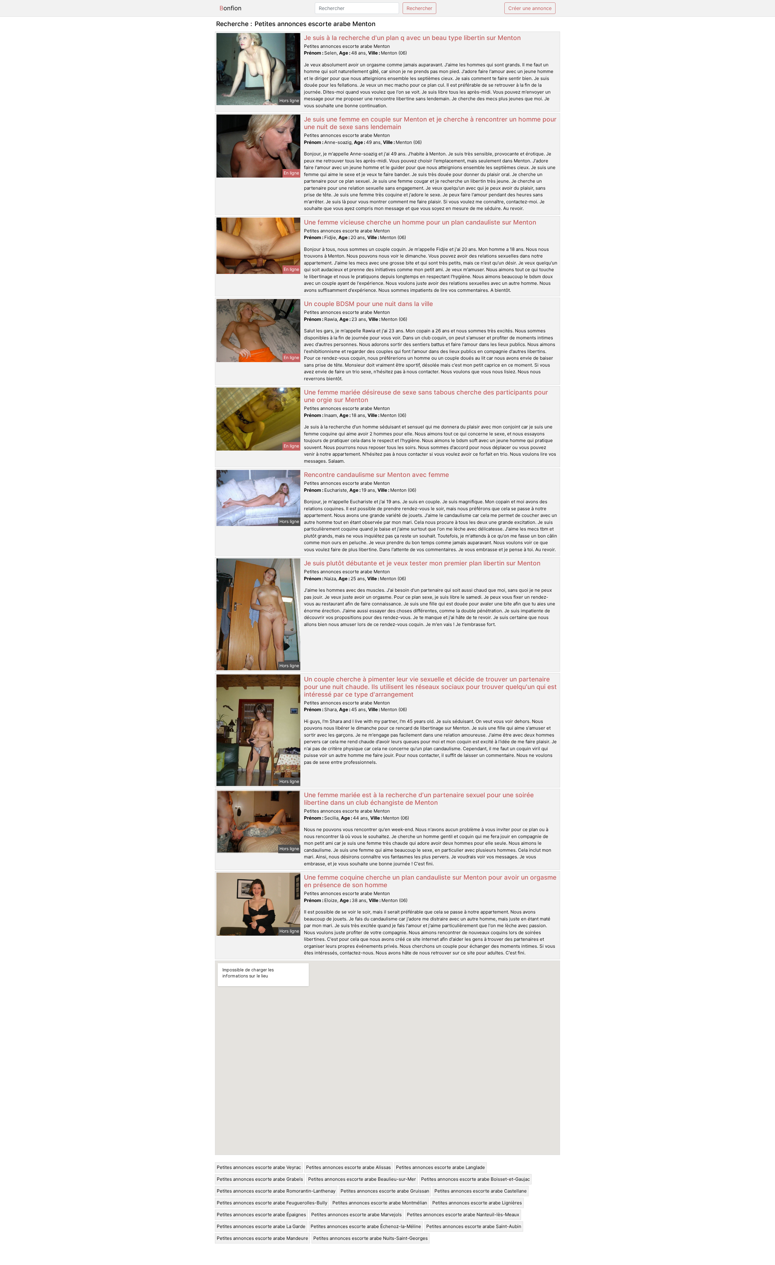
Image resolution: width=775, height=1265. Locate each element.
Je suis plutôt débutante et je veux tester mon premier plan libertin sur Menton (422, 563)
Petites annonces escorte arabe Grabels (260, 1179)
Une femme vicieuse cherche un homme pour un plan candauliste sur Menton (420, 222)
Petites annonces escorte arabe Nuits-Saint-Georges (370, 1238)
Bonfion (230, 8)
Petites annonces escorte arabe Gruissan (385, 1191)
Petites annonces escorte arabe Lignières (477, 1203)
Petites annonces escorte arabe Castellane (480, 1191)
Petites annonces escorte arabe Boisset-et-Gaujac (475, 1179)
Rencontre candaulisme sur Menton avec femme (376, 474)
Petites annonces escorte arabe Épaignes (261, 1214)
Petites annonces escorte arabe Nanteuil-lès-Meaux (463, 1214)
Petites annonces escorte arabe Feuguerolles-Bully (272, 1203)
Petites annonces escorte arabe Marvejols (356, 1214)
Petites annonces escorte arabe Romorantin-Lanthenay (276, 1191)
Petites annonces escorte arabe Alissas (348, 1167)
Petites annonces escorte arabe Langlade (440, 1167)
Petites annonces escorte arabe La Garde (261, 1226)
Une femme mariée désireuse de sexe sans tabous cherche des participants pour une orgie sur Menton (426, 396)
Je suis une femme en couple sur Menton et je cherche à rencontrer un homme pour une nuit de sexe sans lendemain (430, 123)
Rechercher (419, 8)
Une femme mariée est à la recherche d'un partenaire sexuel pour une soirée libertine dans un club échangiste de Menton (419, 798)
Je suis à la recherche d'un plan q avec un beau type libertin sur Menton (412, 38)
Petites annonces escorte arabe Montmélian (379, 1203)
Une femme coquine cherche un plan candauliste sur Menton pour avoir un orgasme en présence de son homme (430, 881)
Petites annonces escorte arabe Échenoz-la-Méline (366, 1226)
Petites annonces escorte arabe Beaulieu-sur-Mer (362, 1179)
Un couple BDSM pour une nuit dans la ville (368, 304)
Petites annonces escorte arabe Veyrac (259, 1167)
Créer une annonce (530, 8)
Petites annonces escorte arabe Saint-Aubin (473, 1226)
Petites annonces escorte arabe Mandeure (262, 1238)
